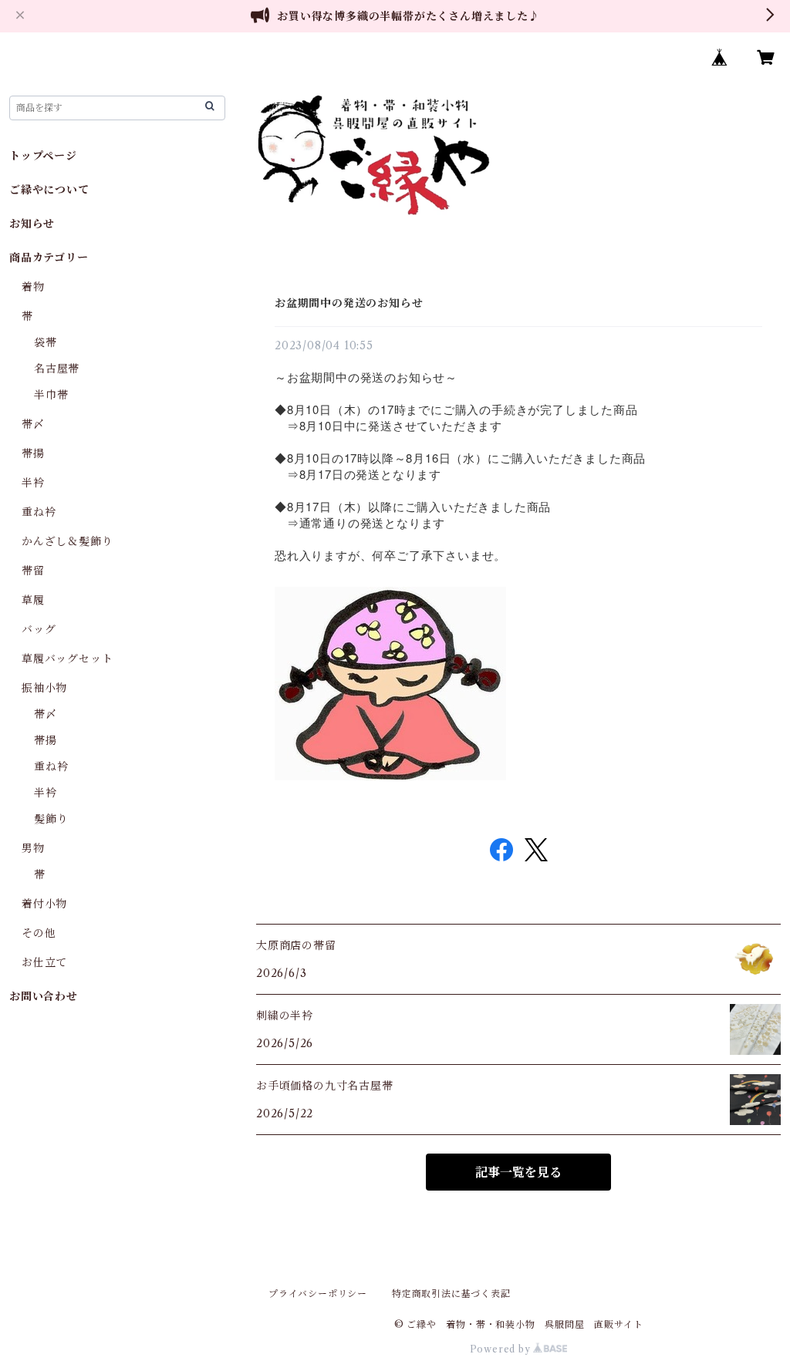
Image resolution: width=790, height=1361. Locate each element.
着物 (33, 287)
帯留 (33, 571)
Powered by (502, 1349)
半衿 (33, 483)
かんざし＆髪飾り (67, 541)
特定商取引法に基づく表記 (451, 1293)
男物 (33, 848)
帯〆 (33, 424)
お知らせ (32, 224)
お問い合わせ (43, 996)
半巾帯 (51, 395)
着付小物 (44, 904)
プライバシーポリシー (317, 1293)
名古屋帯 (56, 369)
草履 (33, 600)
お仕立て (44, 962)
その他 (39, 933)
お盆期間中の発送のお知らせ (349, 303)
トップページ (43, 156)
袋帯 (45, 342)
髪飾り (51, 819)
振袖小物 (44, 688)
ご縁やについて (49, 190)
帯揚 (33, 453)
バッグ (39, 629)
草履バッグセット (67, 658)
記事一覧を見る (518, 1172)
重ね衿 (39, 512)
